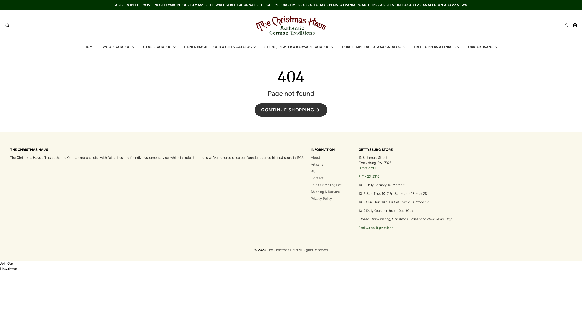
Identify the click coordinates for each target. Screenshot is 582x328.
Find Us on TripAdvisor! (376, 228)
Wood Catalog (117, 47)
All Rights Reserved (313, 250)
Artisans (317, 164)
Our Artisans (481, 47)
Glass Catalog (157, 47)
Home (89, 47)
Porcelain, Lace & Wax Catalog (371, 47)
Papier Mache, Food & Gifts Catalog (218, 47)
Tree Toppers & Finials (435, 47)
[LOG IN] (566, 25)
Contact (317, 178)
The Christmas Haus (282, 250)
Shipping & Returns (325, 192)
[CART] (575, 25)
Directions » (367, 168)
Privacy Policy (321, 199)
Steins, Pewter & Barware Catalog (297, 47)
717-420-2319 (369, 176)
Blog (314, 171)
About (315, 158)
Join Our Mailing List (326, 185)
